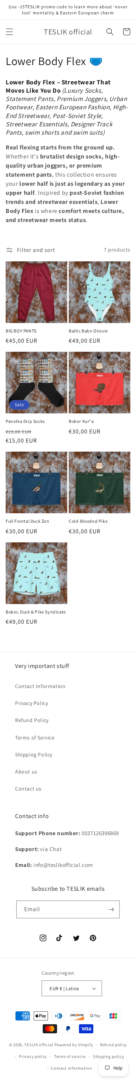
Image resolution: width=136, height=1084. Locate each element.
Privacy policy (33, 1056)
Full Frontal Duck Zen (27, 521)
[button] (9, 31)
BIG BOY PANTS (21, 331)
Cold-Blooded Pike (88, 521)
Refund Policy (32, 720)
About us (26, 771)
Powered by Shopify (73, 1044)
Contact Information (40, 686)
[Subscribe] (111, 909)
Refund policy (113, 1044)
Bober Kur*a (81, 421)
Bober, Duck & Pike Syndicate (36, 612)
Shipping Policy (34, 754)
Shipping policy (108, 1056)
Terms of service (70, 1056)
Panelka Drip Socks (25, 421)
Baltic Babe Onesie (88, 331)
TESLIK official (38, 1044)
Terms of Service (35, 737)
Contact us (28, 788)
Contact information (71, 1068)
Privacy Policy (31, 703)
